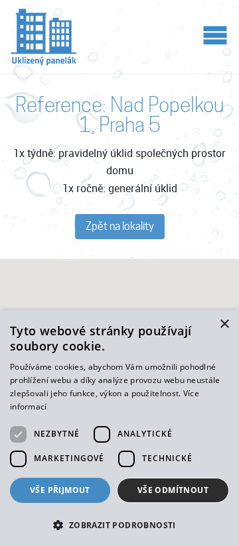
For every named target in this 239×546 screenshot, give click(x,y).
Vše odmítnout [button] (172, 490)
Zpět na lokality (120, 226)
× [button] (224, 324)
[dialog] (119, 428)
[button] (119, 524)
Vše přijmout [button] (60, 490)
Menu (215, 34)
